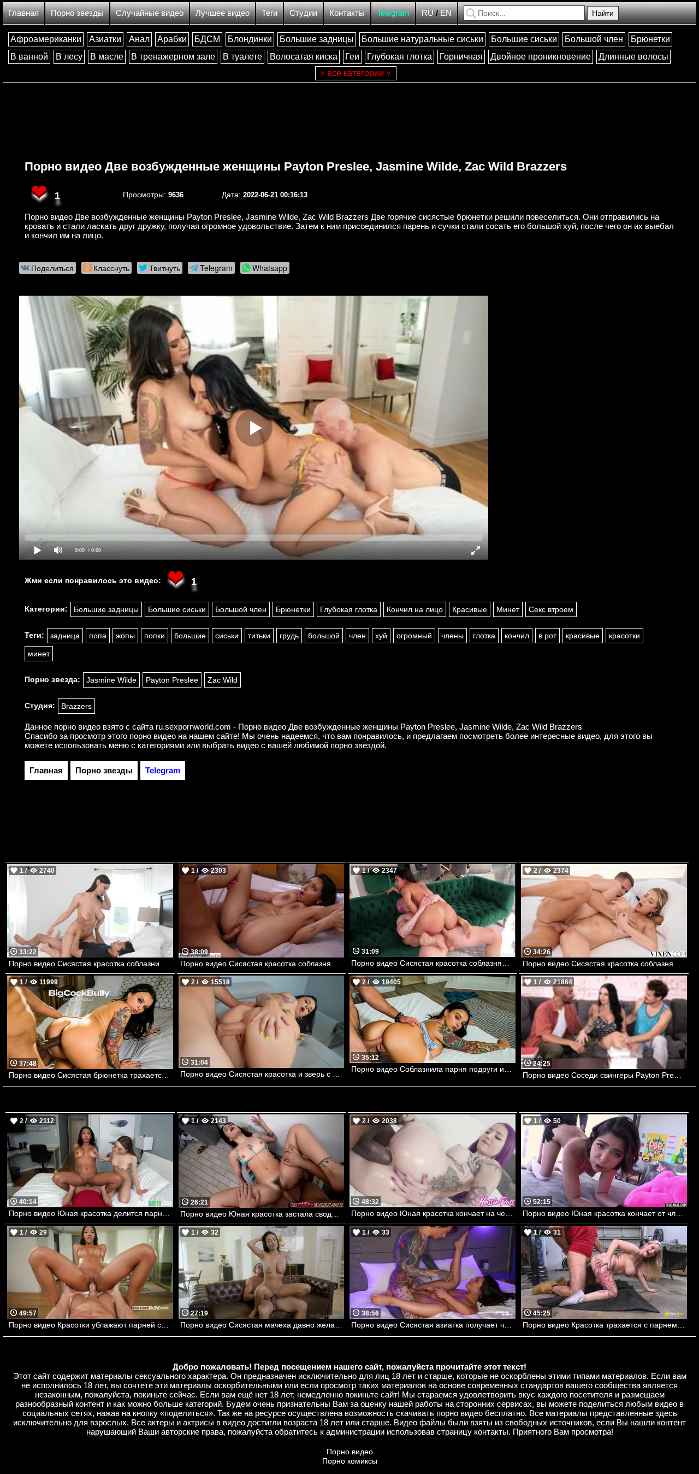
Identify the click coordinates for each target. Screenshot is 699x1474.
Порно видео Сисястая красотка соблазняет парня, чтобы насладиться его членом (605, 963)
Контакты (347, 12)
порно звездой (357, 745)
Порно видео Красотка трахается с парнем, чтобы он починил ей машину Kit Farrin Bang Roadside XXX (605, 1324)
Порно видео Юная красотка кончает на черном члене (433, 1213)
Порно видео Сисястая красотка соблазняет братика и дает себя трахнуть (262, 963)
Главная (23, 12)
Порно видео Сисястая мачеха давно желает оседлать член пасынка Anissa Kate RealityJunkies (262, 1324)
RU (428, 12)
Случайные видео (149, 12)
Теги (269, 12)
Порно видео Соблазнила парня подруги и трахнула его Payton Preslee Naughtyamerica (433, 1069)
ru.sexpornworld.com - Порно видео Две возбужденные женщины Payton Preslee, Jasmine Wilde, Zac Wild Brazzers (369, 726)
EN (446, 12)
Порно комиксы (349, 1461)
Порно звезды (77, 12)
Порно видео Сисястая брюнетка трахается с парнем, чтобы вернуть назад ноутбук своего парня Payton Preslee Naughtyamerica (91, 1075)
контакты (491, 1431)
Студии (303, 12)
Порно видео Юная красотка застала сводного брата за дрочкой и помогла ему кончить (262, 1213)
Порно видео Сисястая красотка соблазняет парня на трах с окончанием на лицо (433, 963)
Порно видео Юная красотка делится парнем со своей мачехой (91, 1213)
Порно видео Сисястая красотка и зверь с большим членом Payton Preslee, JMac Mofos (262, 1074)
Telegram (393, 12)
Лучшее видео (223, 12)
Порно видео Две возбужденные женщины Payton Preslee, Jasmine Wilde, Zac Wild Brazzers (296, 166)
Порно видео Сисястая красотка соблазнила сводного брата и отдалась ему (91, 963)
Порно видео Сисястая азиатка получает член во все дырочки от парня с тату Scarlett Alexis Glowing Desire (433, 1324)
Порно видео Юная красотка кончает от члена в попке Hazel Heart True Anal (605, 1213)
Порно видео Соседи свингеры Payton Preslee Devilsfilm (605, 1075)
